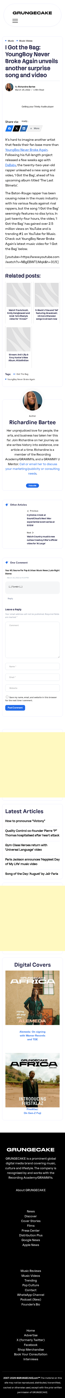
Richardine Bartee (26, 86)
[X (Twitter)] (16, 128)
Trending (31, 1280)
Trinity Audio (40, 106)
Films (30, 1225)
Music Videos (30, 1276)
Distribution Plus (30, 1235)
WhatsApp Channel (30, 1295)
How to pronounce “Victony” (25, 821)
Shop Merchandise (31, 1349)
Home (31, 1330)
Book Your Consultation (30, 1354)
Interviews (30, 1359)
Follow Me (32, 485)
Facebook (31, 1345)
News (31, 1211)
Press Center (31, 1230)
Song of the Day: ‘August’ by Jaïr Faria (31, 874)
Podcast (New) (30, 1299)
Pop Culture (30, 1285)
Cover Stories (30, 1221)
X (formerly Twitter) (31, 1340)
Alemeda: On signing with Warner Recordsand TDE (33, 1035)
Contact (30, 1290)
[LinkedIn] (24, 128)
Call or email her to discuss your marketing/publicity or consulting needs (32, 468)
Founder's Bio (30, 1304)
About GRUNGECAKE (31, 1190)
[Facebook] (9, 128)
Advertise (31, 1335)
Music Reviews (31, 1271)
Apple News (30, 1245)
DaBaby (10, 165)
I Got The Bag (22, 374)
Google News (30, 1240)
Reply (10, 598)
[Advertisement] (32, 765)
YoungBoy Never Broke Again (26, 150)
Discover (31, 1216)
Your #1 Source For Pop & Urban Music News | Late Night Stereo (32, 572)
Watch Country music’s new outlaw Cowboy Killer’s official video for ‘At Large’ (42, 540)
